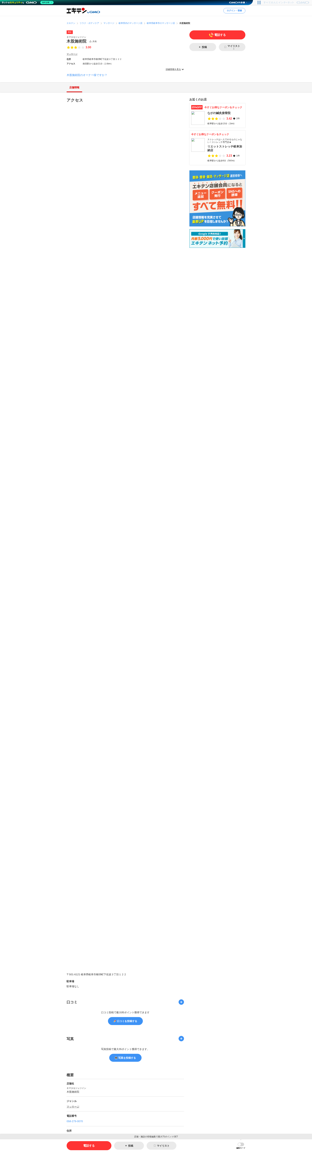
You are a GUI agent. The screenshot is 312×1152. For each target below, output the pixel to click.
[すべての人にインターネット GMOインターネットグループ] (287, 2)
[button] (240, 1146)
